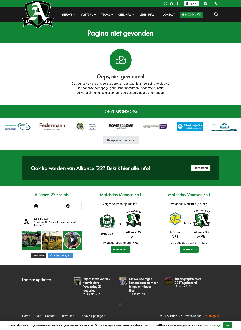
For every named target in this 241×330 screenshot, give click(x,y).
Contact (50, 316)
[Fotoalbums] (206, 4)
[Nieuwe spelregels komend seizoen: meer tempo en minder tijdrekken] (123, 281)
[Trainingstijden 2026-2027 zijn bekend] (168, 281)
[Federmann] (45, 126)
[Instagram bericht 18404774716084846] (31, 240)
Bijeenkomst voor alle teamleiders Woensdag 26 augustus (97, 284)
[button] (216, 15)
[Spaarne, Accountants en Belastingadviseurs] (217, 126)
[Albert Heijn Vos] (183, 126)
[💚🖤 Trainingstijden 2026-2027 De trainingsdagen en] (51, 240)
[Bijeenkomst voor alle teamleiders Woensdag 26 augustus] (77, 281)
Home (26, 316)
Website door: (202, 316)
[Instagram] (166, 4)
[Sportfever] (79, 126)
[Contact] (177, 4)
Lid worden (67, 316)
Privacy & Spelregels (92, 316)
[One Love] (114, 126)
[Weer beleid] (216, 4)
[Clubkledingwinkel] (148, 126)
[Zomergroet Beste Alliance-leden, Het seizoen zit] (72, 240)
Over (38, 316)
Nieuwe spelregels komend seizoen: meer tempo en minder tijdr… (143, 284)
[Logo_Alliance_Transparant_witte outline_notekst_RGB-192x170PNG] (38, 15)
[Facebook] (171, 4)
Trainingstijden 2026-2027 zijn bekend (189, 280)
